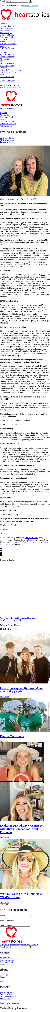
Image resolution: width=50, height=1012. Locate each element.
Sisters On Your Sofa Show (10, 41)
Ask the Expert (6, 126)
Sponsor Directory (7, 26)
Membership (5, 115)
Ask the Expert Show (8, 44)
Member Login (6, 33)
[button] (25, 548)
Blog (2, 46)
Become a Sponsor (7, 28)
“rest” (43, 275)
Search (2, 1)
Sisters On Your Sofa (8, 124)
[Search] (30, 1)
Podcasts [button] (3, 39)
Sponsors (3, 113)
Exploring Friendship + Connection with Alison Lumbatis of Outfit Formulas (22, 829)
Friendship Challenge (8, 37)
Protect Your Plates (12, 736)
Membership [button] (5, 30)
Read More (4, 697)
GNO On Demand (7, 48)
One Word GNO (31, 538)
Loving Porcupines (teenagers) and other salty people (21, 689)
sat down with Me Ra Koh (12, 203)
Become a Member (7, 35)
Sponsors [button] (3, 24)
